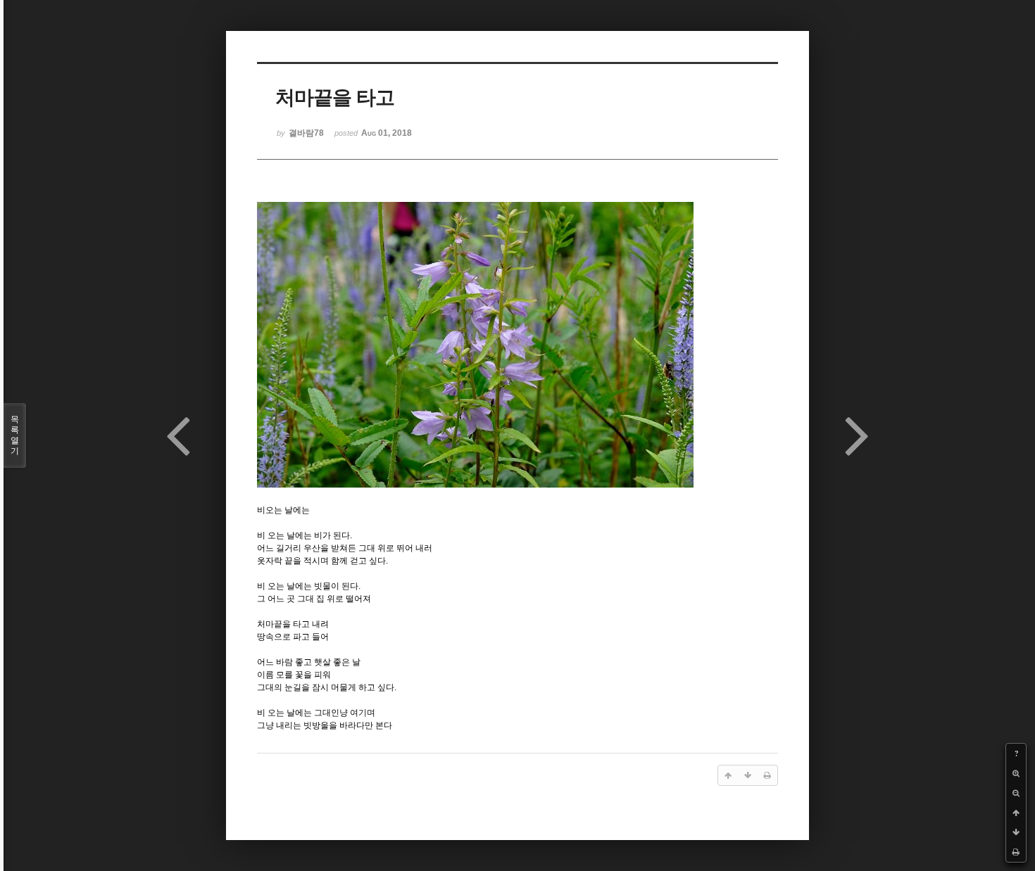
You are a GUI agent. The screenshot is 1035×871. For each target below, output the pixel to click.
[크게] (1016, 773)
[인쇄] (1016, 852)
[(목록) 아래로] (1016, 832)
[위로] (1016, 812)
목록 (15, 435)
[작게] (1016, 793)
